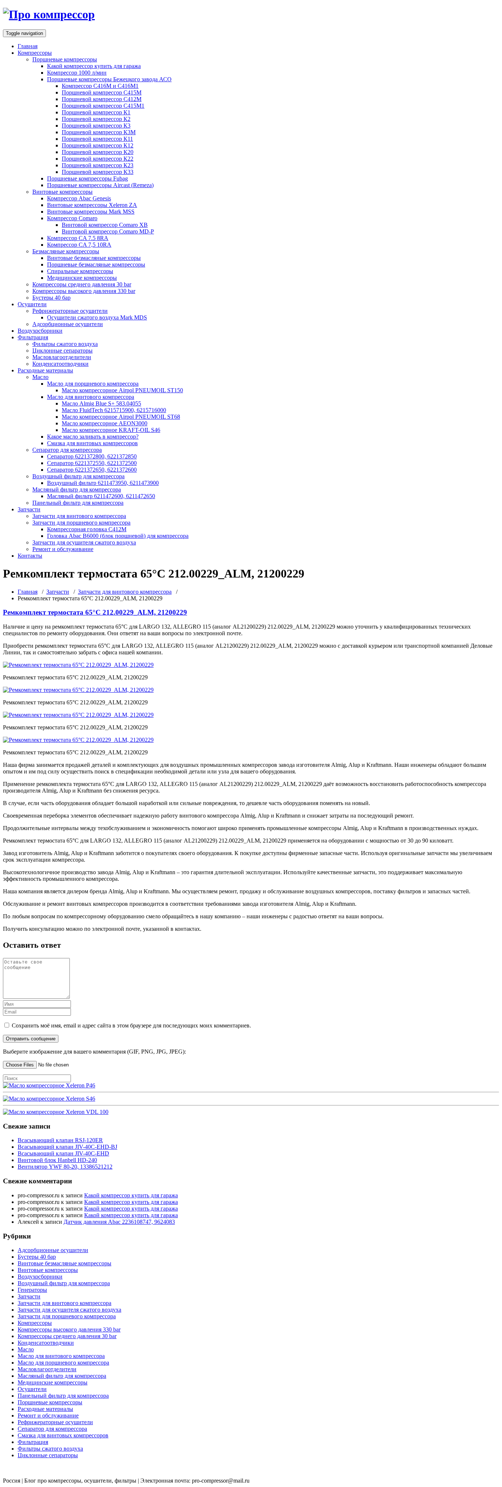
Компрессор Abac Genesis (79, 198)
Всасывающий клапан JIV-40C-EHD (63, 1153)
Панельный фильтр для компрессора (77, 503)
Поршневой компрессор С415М (101, 92)
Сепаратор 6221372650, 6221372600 (92, 470)
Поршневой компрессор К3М (99, 132)
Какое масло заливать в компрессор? (93, 436)
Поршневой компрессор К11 (97, 139)
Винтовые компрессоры (62, 192)
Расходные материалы (45, 370)
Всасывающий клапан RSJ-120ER (60, 1140)
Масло (40, 377)
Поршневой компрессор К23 (97, 165)
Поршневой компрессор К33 (97, 172)
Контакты (30, 556)
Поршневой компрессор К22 (97, 159)
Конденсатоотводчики (60, 364)
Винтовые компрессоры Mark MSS (91, 211)
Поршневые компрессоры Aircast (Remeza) (100, 185)
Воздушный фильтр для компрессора (78, 476)
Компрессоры (35, 53)
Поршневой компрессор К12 (97, 145)
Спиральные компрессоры (80, 271)
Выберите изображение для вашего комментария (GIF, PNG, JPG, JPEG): (94, 1051)
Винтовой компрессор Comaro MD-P (108, 231)
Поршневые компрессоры (64, 59)
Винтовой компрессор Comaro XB (105, 225)
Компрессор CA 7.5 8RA (77, 238)
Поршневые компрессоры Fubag (87, 178)
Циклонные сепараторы (62, 350)
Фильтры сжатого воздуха (65, 344)
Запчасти (29, 509)
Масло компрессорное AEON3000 (104, 423)
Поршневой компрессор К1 (96, 112)
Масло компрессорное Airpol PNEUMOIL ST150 (122, 390)
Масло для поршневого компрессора (93, 383)
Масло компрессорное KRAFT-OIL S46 (111, 430)
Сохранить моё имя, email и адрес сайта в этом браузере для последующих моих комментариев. (131, 1025)
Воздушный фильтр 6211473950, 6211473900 (103, 483)
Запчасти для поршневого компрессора (81, 522)
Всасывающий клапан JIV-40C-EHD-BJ (67, 1147)
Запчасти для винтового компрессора (79, 516)
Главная (27, 46)
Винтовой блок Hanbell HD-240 (57, 1160)
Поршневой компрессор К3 (96, 125)
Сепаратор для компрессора (67, 450)
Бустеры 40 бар (51, 297)
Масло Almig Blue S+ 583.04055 (101, 403)
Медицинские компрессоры (82, 278)
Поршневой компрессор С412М (101, 99)
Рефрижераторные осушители (70, 311)
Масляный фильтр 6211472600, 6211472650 (101, 496)
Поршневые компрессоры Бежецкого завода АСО (109, 79)
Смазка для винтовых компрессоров (92, 443)
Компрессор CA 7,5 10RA (79, 245)
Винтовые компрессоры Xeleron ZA (92, 205)
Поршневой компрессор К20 (97, 152)
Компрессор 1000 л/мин (77, 72)
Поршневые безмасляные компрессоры (96, 264)
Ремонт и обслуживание (62, 549)
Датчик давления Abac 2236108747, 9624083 (119, 1222)
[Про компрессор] (49, 14)
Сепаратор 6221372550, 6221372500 (92, 463)
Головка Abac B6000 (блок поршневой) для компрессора (118, 536)
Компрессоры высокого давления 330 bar (83, 291)
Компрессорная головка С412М (86, 529)
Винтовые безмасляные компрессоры (94, 258)
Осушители (32, 304)
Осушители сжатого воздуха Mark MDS (97, 317)
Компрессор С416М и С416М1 (100, 86)
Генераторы (32, 1290)
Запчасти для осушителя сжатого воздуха (84, 542)
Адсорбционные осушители (67, 324)
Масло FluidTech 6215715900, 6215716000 (114, 410)
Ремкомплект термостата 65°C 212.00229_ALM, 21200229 (95, 612)
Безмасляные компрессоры (65, 251)
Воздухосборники (40, 331)
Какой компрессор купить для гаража (94, 66)
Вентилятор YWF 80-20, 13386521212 (65, 1166)
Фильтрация (33, 337)
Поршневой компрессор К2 (96, 119)
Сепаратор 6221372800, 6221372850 (92, 456)
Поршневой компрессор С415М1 (103, 106)
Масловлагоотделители (61, 357)
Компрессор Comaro (72, 218)
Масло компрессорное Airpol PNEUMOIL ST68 (121, 417)
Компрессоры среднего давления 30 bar (81, 284)
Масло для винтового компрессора (90, 397)
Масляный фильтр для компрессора (76, 489)
